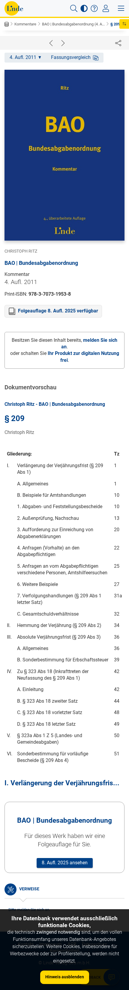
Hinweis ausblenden (64, 976)
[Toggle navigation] (105, 8)
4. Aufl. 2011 (23, 57)
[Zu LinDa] (13, 8)
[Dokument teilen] (118, 42)
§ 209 (115, 24)
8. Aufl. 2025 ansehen (65, 863)
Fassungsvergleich (71, 57)
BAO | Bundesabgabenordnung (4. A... (73, 24)
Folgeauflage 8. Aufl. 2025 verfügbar (58, 311)
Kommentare (25, 24)
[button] (74, 8)
